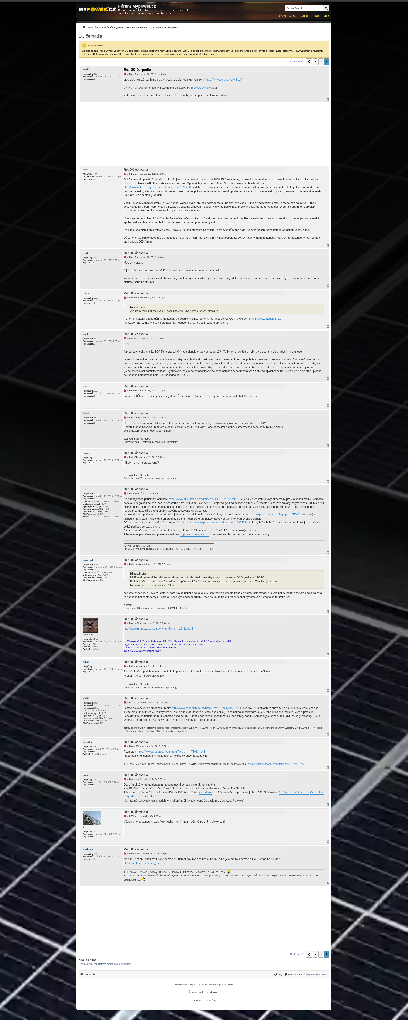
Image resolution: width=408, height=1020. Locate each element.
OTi (84, 827)
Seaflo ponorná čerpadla (294, 792)
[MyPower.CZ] (97, 9)
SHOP (293, 15)
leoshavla (88, 849)
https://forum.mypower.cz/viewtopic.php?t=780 (272, 764)
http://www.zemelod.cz (202, 87)
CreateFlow (317, 792)
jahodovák (88, 560)
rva (84, 489)
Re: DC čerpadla (137, 70)
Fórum (281, 15)
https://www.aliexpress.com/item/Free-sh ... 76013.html (171, 751)
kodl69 (86, 698)
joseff (85, 69)
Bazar (304, 15)
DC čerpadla (90, 36)
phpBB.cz (212, 992)
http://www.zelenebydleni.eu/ (223, 79)
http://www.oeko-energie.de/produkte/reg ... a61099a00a (158, 187)
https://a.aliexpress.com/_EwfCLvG (145, 863)
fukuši (86, 413)
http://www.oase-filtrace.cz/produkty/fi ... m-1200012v (205, 707)
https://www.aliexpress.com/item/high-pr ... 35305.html (271, 514)
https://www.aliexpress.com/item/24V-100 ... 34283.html (203, 499)
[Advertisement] (204, 134)
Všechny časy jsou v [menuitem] (311, 974)
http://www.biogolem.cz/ (266, 318)
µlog (326, 15)
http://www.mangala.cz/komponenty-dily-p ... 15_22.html (158, 628)
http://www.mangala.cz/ (194, 534)
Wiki (317, 15)
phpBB (193, 984)
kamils (86, 775)
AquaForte (131, 796)
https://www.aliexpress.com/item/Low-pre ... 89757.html (216, 522)
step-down (205, 792)
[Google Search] (326, 8)
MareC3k (87, 742)
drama (86, 169)
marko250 (88, 634)
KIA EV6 (300, 764)
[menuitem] (128, 27)
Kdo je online (87, 960)
